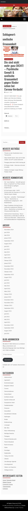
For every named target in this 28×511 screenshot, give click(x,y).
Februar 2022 (8, 294)
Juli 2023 (6, 246)
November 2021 (9, 302)
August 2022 (8, 277)
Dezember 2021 (9, 300)
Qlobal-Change (7, 482)
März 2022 (7, 291)
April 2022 (7, 288)
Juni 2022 (7, 283)
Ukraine (6, 458)
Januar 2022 (7, 297)
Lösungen (7, 425)
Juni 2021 (7, 316)
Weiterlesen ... (6, 127)
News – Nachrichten (14, 10)
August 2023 (8, 243)
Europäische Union (9, 402)
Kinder (6, 419)
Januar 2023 (7, 263)
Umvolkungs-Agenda (10, 461)
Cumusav (5, 488)
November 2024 (9, 229)
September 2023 (9, 241)
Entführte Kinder (8, 397)
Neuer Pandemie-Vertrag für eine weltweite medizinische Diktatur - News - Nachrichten (13, 207)
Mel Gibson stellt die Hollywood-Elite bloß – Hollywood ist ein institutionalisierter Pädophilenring (14, 217)
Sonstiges (7, 450)
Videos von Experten (10, 467)
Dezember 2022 (9, 266)
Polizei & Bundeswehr (10, 439)
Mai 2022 (7, 286)
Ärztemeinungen (9, 383)
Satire (6, 447)
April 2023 (7, 255)
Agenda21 (7, 380)
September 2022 (9, 274)
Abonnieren (8, 360)
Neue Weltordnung (9, 430)
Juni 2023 (7, 249)
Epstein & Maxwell (9, 399)
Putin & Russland (9, 442)
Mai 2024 (7, 235)
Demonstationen (9, 391)
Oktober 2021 (8, 305)
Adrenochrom (8, 377)
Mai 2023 (7, 252)
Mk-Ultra (6, 428)
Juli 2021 (6, 314)
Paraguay (7, 436)
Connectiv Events (8, 484)
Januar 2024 (7, 238)
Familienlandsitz (8, 405)
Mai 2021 (7, 319)
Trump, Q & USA (8, 456)
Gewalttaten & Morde (10, 414)
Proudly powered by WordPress (11, 505)
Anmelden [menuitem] (3, 1)
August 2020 (8, 330)
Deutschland (7, 394)
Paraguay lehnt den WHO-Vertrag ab (14, 162)
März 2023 (7, 257)
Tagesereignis (6, 486)
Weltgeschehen (8, 470)
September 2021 (9, 308)
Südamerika (7, 453)
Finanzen (6, 408)
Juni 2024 (7, 232)
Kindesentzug (8, 59)
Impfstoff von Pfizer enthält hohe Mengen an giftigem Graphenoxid (14, 185)
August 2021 (8, 311)
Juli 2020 (6, 333)
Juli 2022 (6, 280)
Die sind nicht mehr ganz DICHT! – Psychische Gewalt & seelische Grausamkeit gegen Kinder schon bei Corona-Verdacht (14, 75)
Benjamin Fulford (9, 385)
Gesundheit (7, 411)
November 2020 (9, 325)
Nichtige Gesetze (9, 433)
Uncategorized (8, 464)
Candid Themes (19, 507)
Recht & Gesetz (8, 444)
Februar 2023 (8, 260)
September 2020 (9, 328)
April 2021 (7, 322)
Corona (6, 388)
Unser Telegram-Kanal (9, 480)
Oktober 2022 (8, 271)
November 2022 (9, 269)
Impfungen (7, 416)
